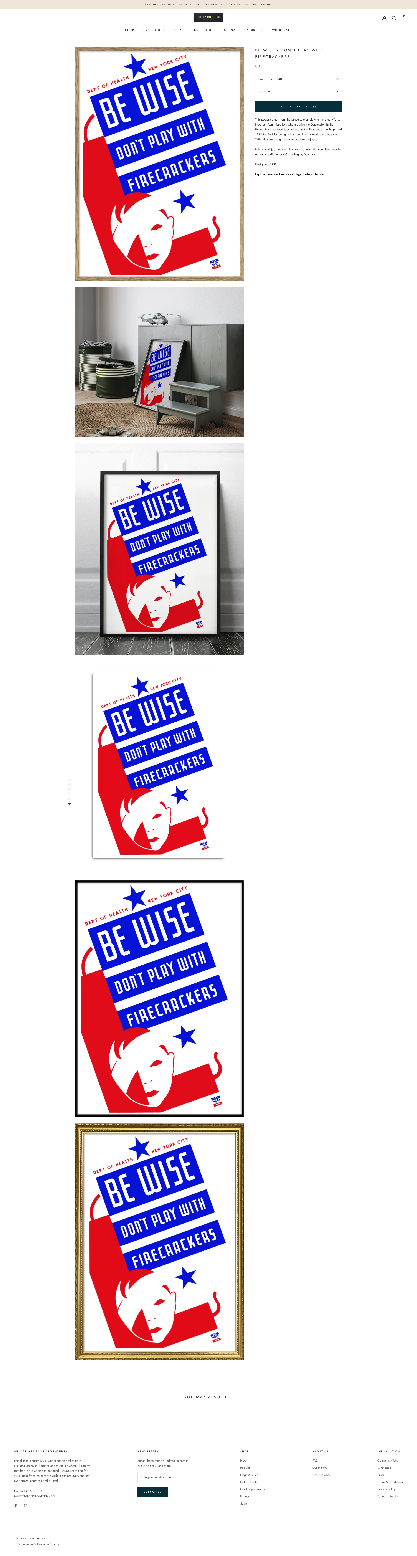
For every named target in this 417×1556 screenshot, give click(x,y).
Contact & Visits (387, 1460)
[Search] (394, 17)
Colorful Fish (248, 1482)
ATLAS (179, 30)
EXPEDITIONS (154, 30)
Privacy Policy (386, 1489)
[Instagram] (25, 1505)
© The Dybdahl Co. (32, 1538)
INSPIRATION (203, 30)
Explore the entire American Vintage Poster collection (289, 174)
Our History (319, 1467)
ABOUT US (255, 30)
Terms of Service (388, 1496)
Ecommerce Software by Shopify (38, 1544)
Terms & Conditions (390, 1482)
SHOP (129, 30)
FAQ (315, 1460)
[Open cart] (404, 17)
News (244, 1460)
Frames (245, 1496)
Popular (245, 1467)
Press (380, 1475)
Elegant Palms (249, 1475)
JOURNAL (230, 30)
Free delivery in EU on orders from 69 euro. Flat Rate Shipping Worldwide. (208, 4)
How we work (321, 1475)
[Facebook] (15, 1505)
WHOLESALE (282, 30)
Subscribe (153, 1492)
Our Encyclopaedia (252, 1489)
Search (244, 1503)
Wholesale (384, 1467)
